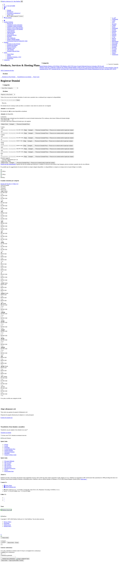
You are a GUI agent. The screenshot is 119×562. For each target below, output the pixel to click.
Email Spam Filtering (93, 67)
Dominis (6, 42)
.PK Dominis (10, 49)
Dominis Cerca (11, 48)
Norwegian (115, 43)
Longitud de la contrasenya (7, 552)
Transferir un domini (6, 432)
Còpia (27, 558)
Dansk (113, 26)
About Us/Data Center (10, 454)
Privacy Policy (7, 522)
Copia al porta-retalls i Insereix (16, 560)
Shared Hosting (11, 32)
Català (113, 20)
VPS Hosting (10, 33)
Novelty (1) (10, 184)
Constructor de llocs (9, 70)
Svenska (114, 51)
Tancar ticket (11, 542)
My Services (8, 465)
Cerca (18, 100)
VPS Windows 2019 (65, 66)
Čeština (114, 25)
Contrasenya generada (6, 555)
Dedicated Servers (11, 35)
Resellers (9, 36)
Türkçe (114, 53)
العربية (114, 17)
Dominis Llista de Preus (13, 51)
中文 (113, 22)
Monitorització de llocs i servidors (101, 69)
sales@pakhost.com (11, 487)
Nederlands (115, 28)
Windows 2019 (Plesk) (54, 66)
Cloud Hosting (11, 30)
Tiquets (9, 55)
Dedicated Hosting (9, 452)
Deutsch (114, 35)
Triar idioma (8, 17)
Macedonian (115, 41)
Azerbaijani (115, 19)
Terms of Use (7, 524)
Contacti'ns (7, 60)
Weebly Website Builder (13, 39)
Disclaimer (6, 523)
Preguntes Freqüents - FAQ (14, 57)
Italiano (114, 40)
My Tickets (8, 464)
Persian (114, 32)
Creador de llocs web (82, 67)
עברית (113, 37)
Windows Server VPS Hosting (15, 29)
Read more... (84, 479)
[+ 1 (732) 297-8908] (4, 4)
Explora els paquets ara (6, 417)
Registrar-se (10, 11)
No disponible (4, 130)
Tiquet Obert (10, 54)
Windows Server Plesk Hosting (15, 27)
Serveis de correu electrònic (106, 67)
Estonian (114, 31)
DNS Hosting (88, 69)
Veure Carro (10, 14)
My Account (8, 462)
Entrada (9, 10)
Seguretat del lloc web (57, 69)
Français (114, 34)
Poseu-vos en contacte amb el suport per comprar (61, 130)
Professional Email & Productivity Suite (17, 41)
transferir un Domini (12, 45)
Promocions (10, 58)
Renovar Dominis (11, 46)
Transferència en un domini (24, 77)
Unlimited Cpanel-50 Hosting (14, 26)
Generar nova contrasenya (8, 558)
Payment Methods (9, 461)
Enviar (16, 542)
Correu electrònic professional (77, 69)
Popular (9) (3, 184)
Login (6, 446)
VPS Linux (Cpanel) (76, 66)
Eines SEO (66, 69)
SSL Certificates (11, 38)
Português (114, 44)
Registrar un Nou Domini (13, 44)
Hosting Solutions (8, 22)
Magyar (114, 38)
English (114, 29)
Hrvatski (114, 24)
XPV (50, 69)
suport (5, 52)
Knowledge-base (9, 471)
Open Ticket (8, 485)
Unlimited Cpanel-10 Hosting (14, 25)
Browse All (10, 23)
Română (114, 47)
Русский (114, 48)
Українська (115, 54)
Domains (7, 447)
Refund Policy (7, 526)
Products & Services (10, 468)
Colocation (94, 66)
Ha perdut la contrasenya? (13, 13)
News (6, 470)
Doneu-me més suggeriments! (8, 164)
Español (114, 50)
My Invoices (8, 467)
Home (6, 444)
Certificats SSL (60, 67)
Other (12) (15, 184)
